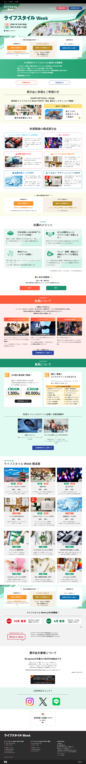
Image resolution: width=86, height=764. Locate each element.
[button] (62, 8)
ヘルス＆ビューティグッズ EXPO (16, 577)
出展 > (19, 489)
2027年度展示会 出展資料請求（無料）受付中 (47, 634)
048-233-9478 (9, 751)
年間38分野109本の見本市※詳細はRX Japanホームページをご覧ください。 (42, 670)
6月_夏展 (16, 1)
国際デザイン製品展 (69, 550)
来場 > (13, 489)
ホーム (5, 1)
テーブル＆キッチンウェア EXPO (43, 550)
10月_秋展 (11, 1)
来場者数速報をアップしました (51, 632)
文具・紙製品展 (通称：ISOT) (43, 577)
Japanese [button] (51, 8)
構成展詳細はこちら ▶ (23, 75)
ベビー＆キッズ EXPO (69, 577)
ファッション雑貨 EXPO (16, 550)
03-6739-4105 (35, 751)
